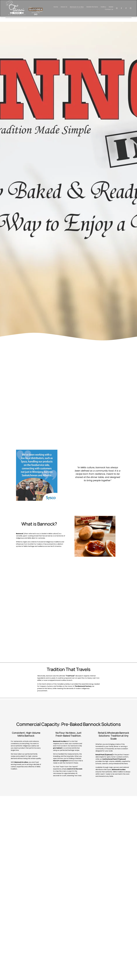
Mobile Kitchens (92, 7)
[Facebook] (121, 8)
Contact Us (109, 9)
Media (111, 7)
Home (55, 7)
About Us (64, 7)
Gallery (103, 7)
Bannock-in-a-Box (77, 7)
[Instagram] (117, 8)
